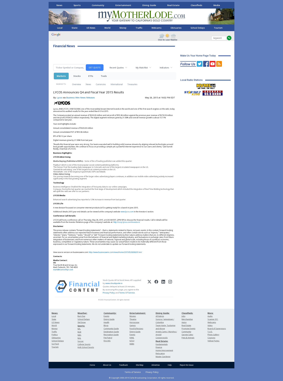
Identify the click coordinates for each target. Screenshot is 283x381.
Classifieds (196, 5)
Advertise (156, 365)
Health (106, 322)
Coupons (211, 337)
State (74, 27)
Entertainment (123, 5)
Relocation (160, 353)
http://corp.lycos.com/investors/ (126, 222)
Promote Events (188, 328)
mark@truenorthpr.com (63, 269)
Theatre (133, 319)
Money (123, 27)
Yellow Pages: (213, 341)
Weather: (82, 313)
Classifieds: (187, 313)
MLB (79, 332)
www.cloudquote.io (113, 283)
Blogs (106, 325)
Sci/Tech (55, 344)
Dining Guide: (163, 313)
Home (92, 365)
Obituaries (176, 27)
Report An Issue (186, 365)
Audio (210, 316)
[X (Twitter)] (149, 286)
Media (216, 5)
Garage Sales (187, 334)
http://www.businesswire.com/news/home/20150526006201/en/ (115, 252)
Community (98, 5)
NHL (79, 338)
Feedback (123, 365)
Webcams (156, 27)
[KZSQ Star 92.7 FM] (191, 92)
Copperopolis (162, 337)
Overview (76, 84)
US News (91, 27)
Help (170, 365)
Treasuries (132, 84)
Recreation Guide (111, 334)
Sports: (81, 325)
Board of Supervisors (217, 328)
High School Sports (86, 347)
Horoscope (134, 322)
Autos (184, 322)
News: (55, 313)
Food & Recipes (136, 328)
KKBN (132, 344)
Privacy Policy (109, 292)
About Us (107, 365)
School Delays (198, 27)
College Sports (84, 344)
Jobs (183, 316)
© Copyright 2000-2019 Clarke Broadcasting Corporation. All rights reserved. (141, 378)
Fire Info (107, 341)
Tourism (218, 27)
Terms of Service (133, 372)
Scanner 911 (213, 319)
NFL (79, 329)
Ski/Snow (82, 322)
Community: (110, 313)
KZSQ (132, 341)
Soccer (81, 341)
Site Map (139, 365)
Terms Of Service (127, 292)
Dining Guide (149, 5)
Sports (77, 5)
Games (133, 325)
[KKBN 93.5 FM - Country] (212, 92)
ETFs (90, 76)
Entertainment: (138, 313)
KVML (132, 337)
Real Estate (173, 5)
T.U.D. (210, 331)
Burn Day (81, 316)
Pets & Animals (188, 337)
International (117, 84)
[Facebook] (156, 286)
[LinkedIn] (163, 286)
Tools (104, 76)
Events (106, 316)
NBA (79, 335)
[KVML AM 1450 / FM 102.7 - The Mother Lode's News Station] (206, 85)
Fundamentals (162, 344)
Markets (61, 76)
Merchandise (187, 319)
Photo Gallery (213, 334)
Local (59, 27)
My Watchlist (142, 67)
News (59, 5)
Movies (133, 316)
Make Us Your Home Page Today (198, 55)
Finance (159, 347)
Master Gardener (163, 356)
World (107, 27)
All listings (160, 316)
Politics (55, 334)
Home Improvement (164, 350)
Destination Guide (111, 331)
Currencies (101, 84)
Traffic (139, 27)
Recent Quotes (117, 67)
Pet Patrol (108, 337)
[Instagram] (170, 286)
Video (210, 325)
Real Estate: (162, 341)
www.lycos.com (127, 211)
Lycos (59, 97)
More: (210, 313)
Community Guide (111, 328)
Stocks (77, 76)
